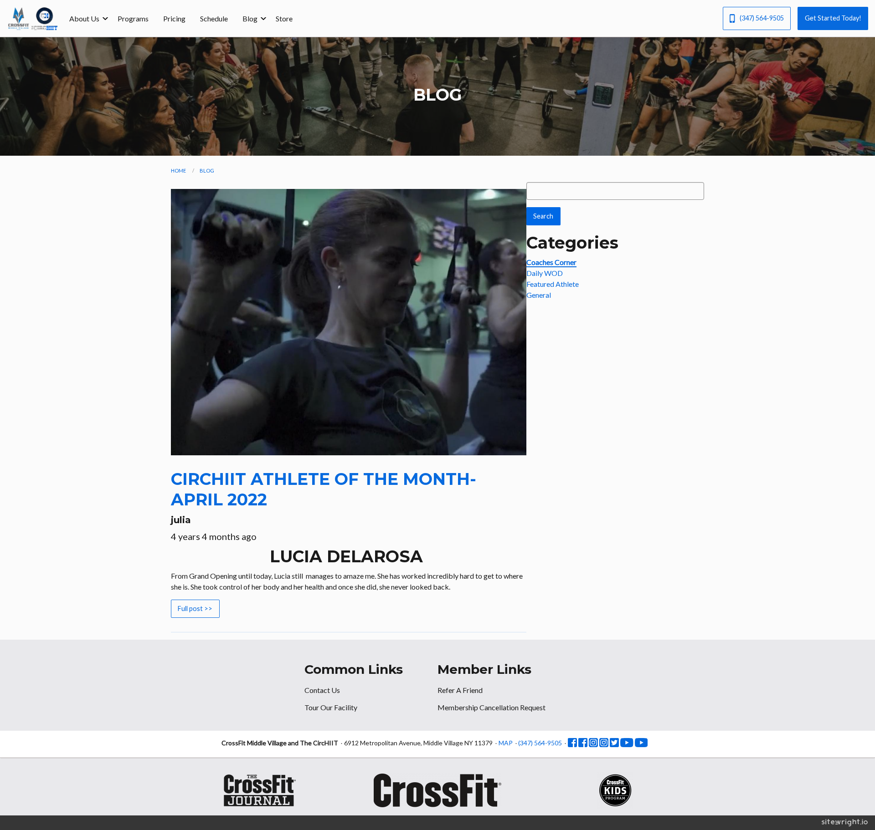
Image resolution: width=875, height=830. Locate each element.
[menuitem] (86, 18)
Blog (249, 18)
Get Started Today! (833, 18)
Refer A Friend (460, 690)
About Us (84, 18)
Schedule (214, 18)
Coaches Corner (551, 262)
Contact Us (322, 690)
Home (178, 170)
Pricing (174, 18)
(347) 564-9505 (762, 18)
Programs (133, 18)
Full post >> (195, 608)
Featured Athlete (552, 284)
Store (284, 18)
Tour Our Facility (330, 707)
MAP (506, 743)
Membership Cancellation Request (492, 707)
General (538, 294)
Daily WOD (544, 273)
